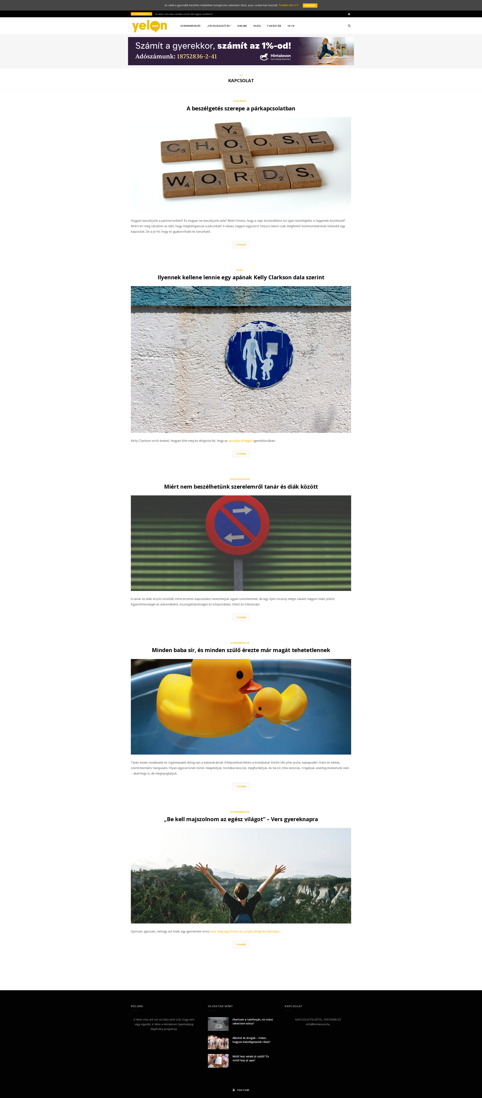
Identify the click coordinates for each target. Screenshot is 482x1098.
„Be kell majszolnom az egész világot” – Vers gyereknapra (241, 819)
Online (242, 25)
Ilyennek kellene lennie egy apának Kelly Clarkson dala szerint (241, 277)
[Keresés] (349, 25)
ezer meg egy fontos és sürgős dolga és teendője (244, 931)
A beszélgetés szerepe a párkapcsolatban (241, 108)
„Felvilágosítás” (219, 25)
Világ (257, 25)
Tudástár (274, 25)
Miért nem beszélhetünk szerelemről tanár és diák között (241, 486)
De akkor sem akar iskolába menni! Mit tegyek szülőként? (184, 14)
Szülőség (239, 101)
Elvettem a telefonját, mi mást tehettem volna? (253, 1021)
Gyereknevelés (190, 25)
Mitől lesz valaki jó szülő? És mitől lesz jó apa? (251, 1058)
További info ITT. (288, 5)
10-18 (291, 25)
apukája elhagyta (240, 441)
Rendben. (310, 5)
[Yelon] (149, 26)
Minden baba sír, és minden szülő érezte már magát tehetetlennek (241, 650)
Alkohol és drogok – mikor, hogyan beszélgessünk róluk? (251, 1040)
